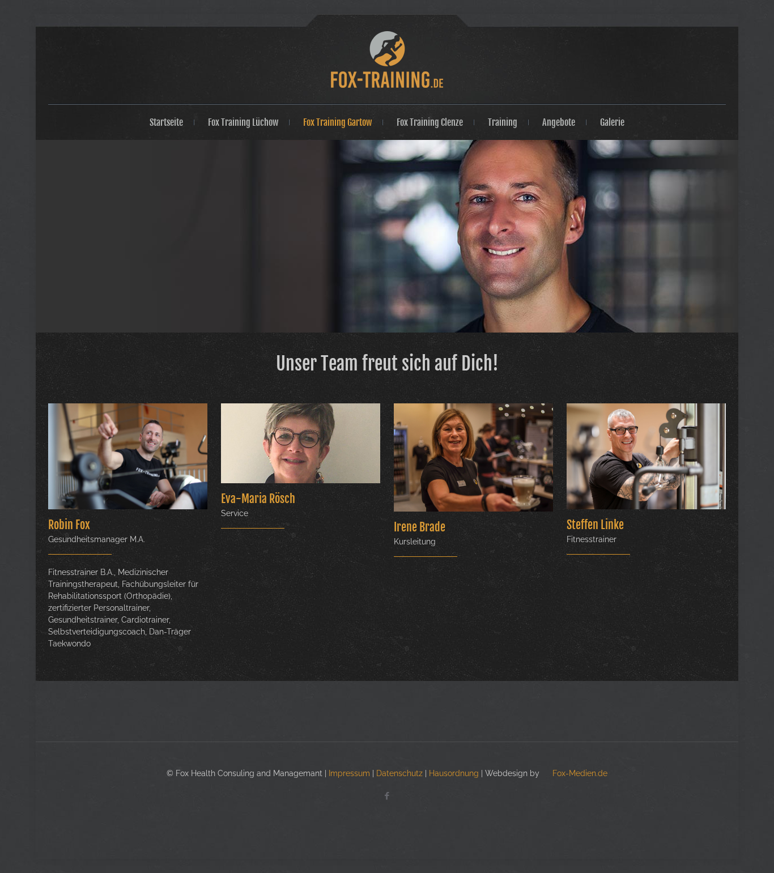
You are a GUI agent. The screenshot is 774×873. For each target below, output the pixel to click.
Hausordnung (454, 773)
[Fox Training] (387, 59)
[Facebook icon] (387, 796)
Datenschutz (399, 773)
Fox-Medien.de (578, 773)
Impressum (349, 773)
